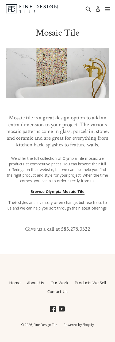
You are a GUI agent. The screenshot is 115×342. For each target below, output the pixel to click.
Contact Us (57, 291)
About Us (35, 282)
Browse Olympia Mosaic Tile (57, 191)
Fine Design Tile (45, 324)
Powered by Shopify (79, 324)
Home (15, 282)
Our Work (59, 282)
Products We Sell (90, 282)
